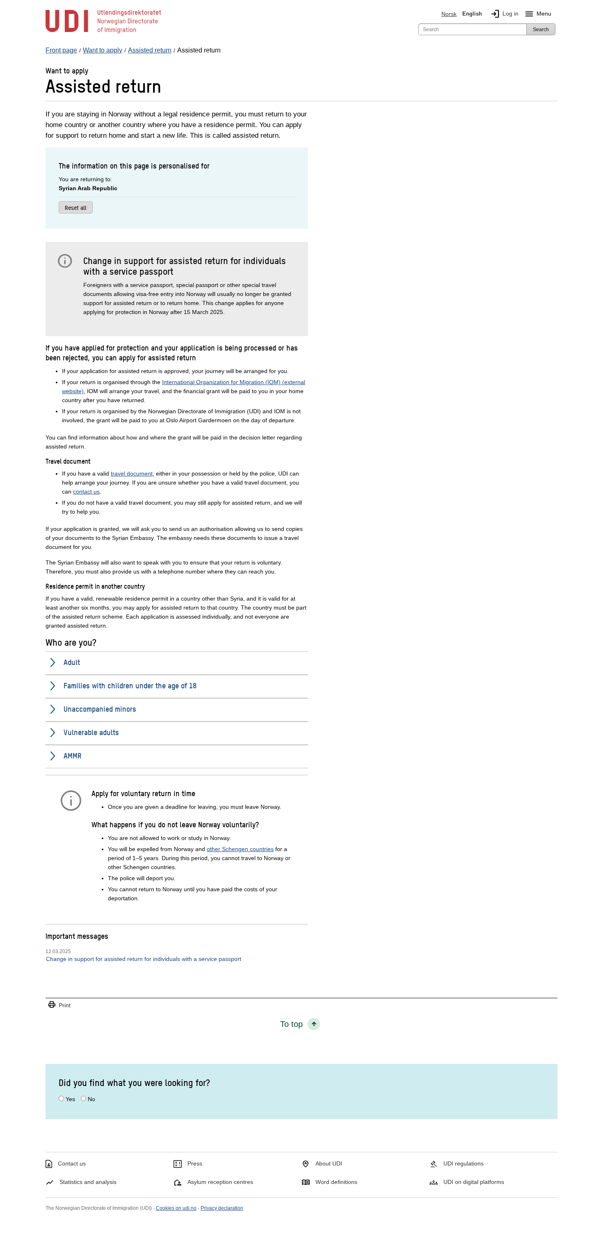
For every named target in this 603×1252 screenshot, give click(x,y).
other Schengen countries (240, 849)
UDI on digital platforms (473, 1182)
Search (541, 29)
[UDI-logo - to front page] (103, 33)
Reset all (76, 207)
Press (194, 1163)
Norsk (449, 14)
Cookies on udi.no (176, 1208)
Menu (537, 14)
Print (59, 1005)
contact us (86, 491)
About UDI (328, 1163)
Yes (70, 1099)
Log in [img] (504, 14)
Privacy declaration (222, 1208)
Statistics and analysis (87, 1182)
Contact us (72, 1163)
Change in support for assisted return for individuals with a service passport (143, 959)
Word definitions (336, 1182)
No (91, 1099)
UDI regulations (463, 1163)
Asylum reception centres (220, 1182)
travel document (132, 473)
